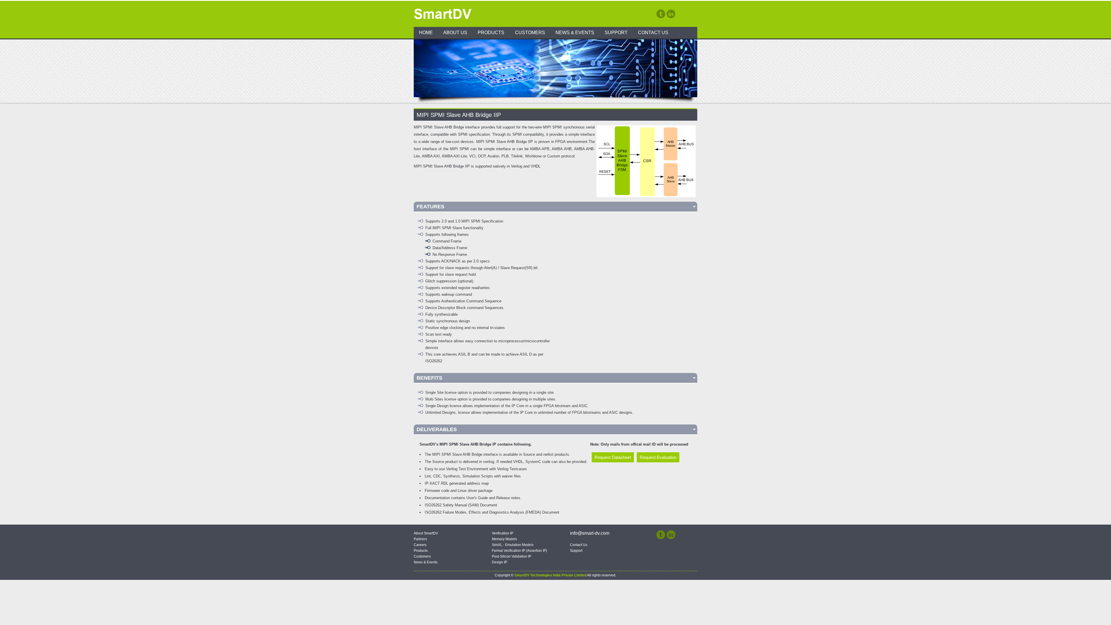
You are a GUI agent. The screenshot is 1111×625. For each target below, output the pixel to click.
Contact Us (653, 32)
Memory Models (504, 539)
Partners (420, 539)
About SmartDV (426, 533)
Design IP (499, 562)
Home (426, 32)
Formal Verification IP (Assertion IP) (519, 551)
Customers (530, 32)
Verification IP (502, 533)
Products (491, 32)
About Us (455, 32)
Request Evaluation (658, 457)
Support (616, 32)
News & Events (575, 32)
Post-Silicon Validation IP (511, 556)
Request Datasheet (613, 457)
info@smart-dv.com (589, 533)
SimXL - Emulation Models (513, 545)
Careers (420, 545)
